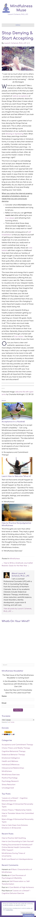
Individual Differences (10, 764)
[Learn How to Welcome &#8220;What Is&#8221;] (17, 465)
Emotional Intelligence (11, 758)
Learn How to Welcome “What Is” (16, 476)
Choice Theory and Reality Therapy (16, 748)
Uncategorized (8, 788)
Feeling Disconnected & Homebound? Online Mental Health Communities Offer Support (17, 847)
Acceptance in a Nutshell (13, 422)
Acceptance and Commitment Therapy (17, 744)
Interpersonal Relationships (13, 768)
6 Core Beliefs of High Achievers (21, 887)
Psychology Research (10, 781)
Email (4, 703)
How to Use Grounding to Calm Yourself (18, 841)
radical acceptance (20, 96)
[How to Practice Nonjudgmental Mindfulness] (17, 512)
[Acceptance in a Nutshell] (17, 411)
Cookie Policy (9, 909)
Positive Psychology (9, 778)
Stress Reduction (8, 784)
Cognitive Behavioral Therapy (13, 751)
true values (9, 218)
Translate (12, 722)
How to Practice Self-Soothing (14, 838)
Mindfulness (15, 558)
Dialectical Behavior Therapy (13, 754)
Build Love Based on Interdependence (17, 859)
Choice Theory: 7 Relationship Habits (16, 810)
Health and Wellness (10, 761)
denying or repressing (14, 134)
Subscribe (18, 710)
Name (4, 696)
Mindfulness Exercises (11, 774)
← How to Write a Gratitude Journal (16, 563)
